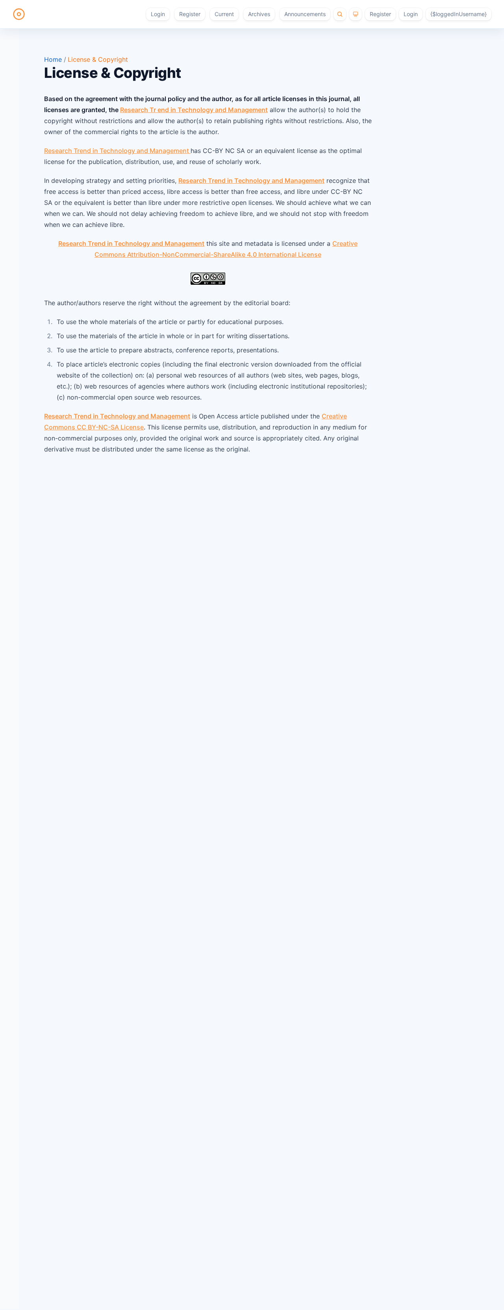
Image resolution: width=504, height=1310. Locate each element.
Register (189, 14)
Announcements (305, 14)
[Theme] (355, 14)
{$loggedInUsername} (458, 14)
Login (158, 14)
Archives (259, 14)
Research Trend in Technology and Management (117, 151)
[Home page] (19, 14)
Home (54, 59)
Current (224, 14)
